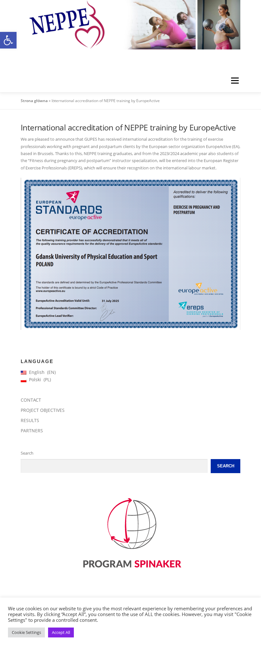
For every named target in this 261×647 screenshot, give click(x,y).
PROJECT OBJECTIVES (43, 410)
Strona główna (34, 100)
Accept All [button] (61, 632)
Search (27, 453)
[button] (8, 40)
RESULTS (30, 420)
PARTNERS (32, 431)
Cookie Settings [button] (26, 632)
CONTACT (31, 400)
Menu (234, 80)
